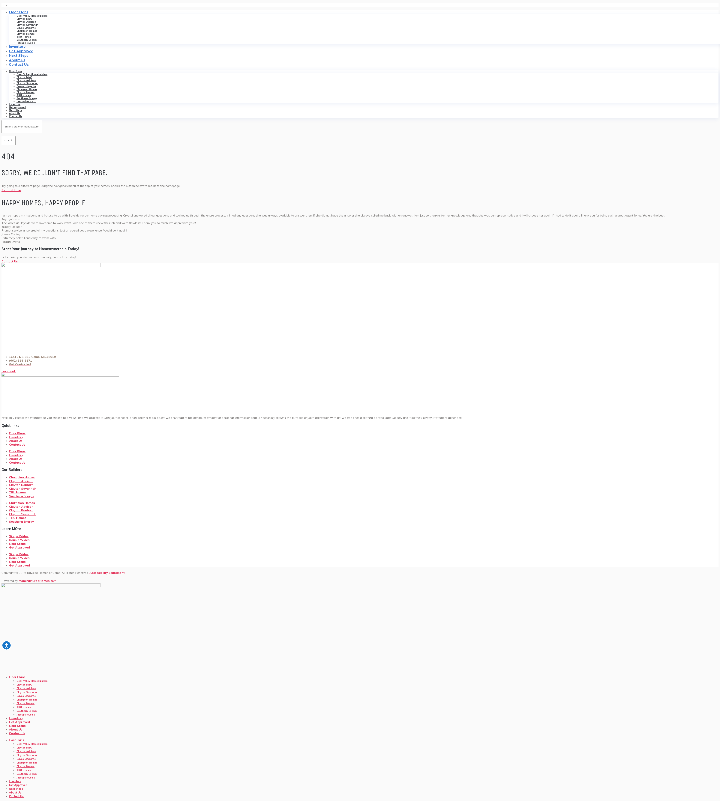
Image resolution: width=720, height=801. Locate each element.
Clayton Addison (26, 21)
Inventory (17, 46)
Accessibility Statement (107, 573)
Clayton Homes (25, 33)
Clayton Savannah (27, 24)
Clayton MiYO (24, 18)
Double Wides (19, 540)
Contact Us (19, 64)
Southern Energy (26, 39)
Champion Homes (26, 30)
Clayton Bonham (21, 485)
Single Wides (18, 536)
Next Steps (18, 55)
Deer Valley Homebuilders (31, 15)
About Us (17, 60)
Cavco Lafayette (26, 27)
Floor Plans (18, 12)
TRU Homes (23, 36)
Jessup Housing (26, 42)
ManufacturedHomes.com (37, 581)
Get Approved (21, 51)
